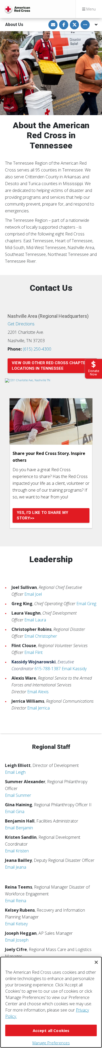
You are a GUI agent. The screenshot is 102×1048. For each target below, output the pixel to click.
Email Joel (33, 594)
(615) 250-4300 (37, 349)
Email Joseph (17, 940)
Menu (90, 9)
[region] (51, 1002)
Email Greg (86, 603)
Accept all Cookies (51, 1030)
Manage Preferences (51, 1042)
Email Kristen (17, 851)
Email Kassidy (74, 668)
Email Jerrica (38, 708)
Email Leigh (15, 772)
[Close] (96, 962)
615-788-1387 (48, 668)
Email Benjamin (19, 828)
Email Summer (18, 795)
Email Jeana (15, 867)
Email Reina (15, 901)
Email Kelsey (16, 924)
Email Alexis (38, 692)
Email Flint (33, 652)
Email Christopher (40, 636)
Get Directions (21, 324)
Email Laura (35, 620)
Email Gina (14, 811)
